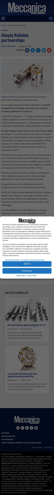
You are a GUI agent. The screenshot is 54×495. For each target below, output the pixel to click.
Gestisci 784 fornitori (12, 260)
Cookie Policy (21, 275)
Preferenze (27, 271)
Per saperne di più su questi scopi (32, 260)
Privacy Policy (31, 275)
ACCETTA (27, 264)
